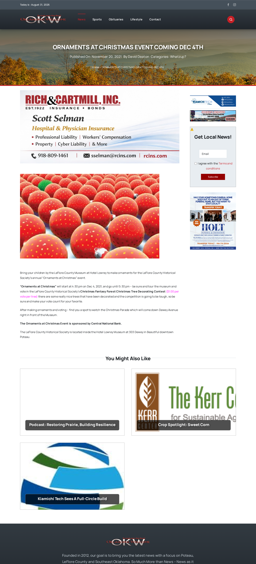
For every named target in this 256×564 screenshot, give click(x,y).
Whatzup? (178, 56)
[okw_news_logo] (43, 16)
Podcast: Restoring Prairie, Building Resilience (72, 424)
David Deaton (138, 56)
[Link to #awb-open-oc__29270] (231, 19)
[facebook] (228, 4)
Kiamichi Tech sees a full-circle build (72, 498)
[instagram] (234, 4)
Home (95, 67)
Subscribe (213, 177)
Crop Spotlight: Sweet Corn (183, 424)
